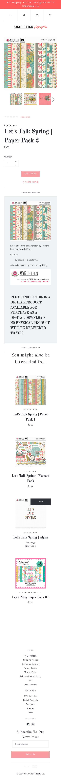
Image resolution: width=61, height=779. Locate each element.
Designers (30, 704)
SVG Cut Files (30, 696)
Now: (28, 546)
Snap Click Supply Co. (34, 774)
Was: (28, 542)
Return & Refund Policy (30, 676)
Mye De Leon (10, 125)
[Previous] (7, 99)
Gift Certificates (30, 684)
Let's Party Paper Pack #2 (30, 597)
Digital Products (30, 700)
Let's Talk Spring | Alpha (30, 537)
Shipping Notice (30, 660)
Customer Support (30, 664)
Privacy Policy (30, 668)
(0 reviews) (24, 117)
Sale (30, 712)
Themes (30, 708)
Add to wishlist (31, 182)
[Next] (53, 99)
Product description (30, 192)
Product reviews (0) (30, 348)
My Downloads (30, 656)
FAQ (30, 680)
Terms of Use (30, 672)
